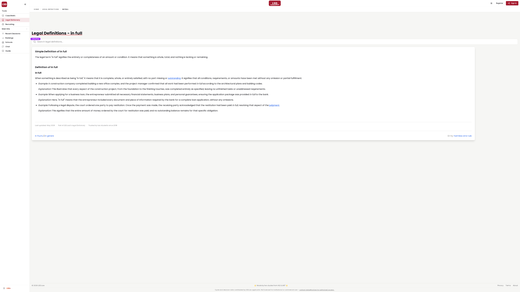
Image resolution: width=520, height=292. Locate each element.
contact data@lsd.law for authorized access (316, 290)
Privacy (500, 285)
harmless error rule (463, 136)
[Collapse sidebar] (25, 4)
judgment (274, 105)
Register (499, 3)
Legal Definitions (50, 9)
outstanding (174, 78)
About (515, 285)
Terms (508, 285)
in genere (49, 136)
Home (36, 9)
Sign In (514, 3)
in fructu (39, 136)
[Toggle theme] (491, 3)
